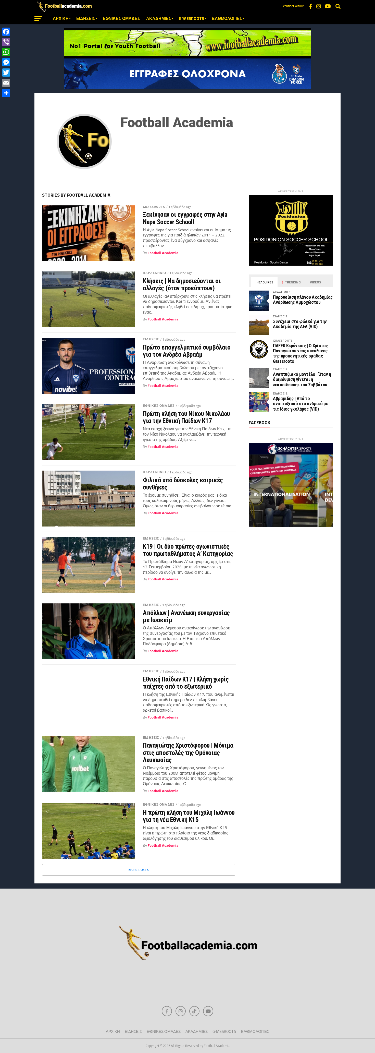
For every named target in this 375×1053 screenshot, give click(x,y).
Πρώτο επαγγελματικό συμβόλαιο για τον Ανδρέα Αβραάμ (186, 351)
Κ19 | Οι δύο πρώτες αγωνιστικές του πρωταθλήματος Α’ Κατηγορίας (188, 550)
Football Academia (163, 253)
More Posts (139, 869)
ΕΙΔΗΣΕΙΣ (85, 18)
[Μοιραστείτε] (6, 93)
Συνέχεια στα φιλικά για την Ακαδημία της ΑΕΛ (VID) (300, 324)
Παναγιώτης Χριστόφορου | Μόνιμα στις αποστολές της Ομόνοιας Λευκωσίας (188, 752)
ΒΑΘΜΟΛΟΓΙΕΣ (227, 18)
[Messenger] (6, 62)
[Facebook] (6, 32)
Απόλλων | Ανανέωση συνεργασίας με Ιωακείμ (186, 616)
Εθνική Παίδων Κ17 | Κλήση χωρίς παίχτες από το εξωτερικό (186, 683)
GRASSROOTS (191, 18)
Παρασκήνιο (154, 272)
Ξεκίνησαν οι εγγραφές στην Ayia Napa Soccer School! (185, 218)
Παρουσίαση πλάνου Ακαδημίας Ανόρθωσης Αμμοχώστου (303, 299)
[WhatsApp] (6, 52)
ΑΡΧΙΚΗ (61, 18)
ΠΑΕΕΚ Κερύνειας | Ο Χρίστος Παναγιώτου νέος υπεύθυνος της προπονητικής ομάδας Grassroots (300, 353)
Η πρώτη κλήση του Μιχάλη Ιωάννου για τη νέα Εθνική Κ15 (189, 816)
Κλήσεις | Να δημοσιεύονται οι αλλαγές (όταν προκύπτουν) (182, 284)
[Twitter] (6, 72)
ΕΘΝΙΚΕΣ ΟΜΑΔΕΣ (121, 18)
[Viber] (6, 42)
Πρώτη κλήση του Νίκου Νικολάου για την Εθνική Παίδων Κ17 (186, 417)
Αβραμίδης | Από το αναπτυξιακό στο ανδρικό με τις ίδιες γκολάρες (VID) (300, 403)
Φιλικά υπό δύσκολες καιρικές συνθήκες (183, 483)
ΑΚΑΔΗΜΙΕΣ (158, 18)
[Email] (6, 83)
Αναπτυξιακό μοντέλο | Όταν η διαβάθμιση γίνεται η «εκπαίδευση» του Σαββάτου (302, 379)
